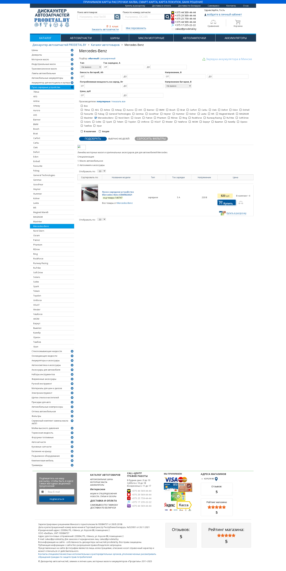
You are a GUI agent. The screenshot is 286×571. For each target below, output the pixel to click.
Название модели (121, 177)
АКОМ (36, 318)
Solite (36, 281)
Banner (37, 119)
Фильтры (36, 416)
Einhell (36, 161)
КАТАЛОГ (45, 38)
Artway (36, 105)
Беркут (36, 323)
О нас (246, 5)
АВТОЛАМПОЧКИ (194, 38)
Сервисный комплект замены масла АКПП (50, 422)
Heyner (37, 189)
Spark (36, 286)
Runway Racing (40, 263)
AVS (35, 115)
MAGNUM (38, 217)
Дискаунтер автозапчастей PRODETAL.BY (59, 45)
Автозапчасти (39, 442)
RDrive (36, 249)
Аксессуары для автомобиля (46, 369)
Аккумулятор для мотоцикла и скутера (51, 82)
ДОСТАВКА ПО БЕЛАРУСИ (103, 507)
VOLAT (36, 305)
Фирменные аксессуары (44, 379)
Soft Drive (38, 272)
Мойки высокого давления (45, 428)
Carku (36, 142)
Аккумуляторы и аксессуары (46, 360)
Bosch (36, 129)
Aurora (36, 110)
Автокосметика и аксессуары (46, 365)
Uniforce (37, 300)
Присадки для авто (41, 402)
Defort (36, 152)
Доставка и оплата (161, 5)
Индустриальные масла (44, 64)
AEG (35, 96)
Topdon (37, 295)
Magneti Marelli (40, 212)
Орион (36, 337)
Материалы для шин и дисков (47, 388)
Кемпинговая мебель (43, 460)
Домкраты (37, 54)
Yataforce (38, 314)
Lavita (36, 203)
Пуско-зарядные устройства (46, 87)
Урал (35, 346)
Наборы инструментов (43, 374)
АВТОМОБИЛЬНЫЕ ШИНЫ (101, 479)
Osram (36, 235)
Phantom (37, 244)
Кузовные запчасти (41, 446)
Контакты (231, 5)
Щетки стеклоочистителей (45, 397)
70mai (36, 91)
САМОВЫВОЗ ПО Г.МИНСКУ (104, 505)
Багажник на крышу (41, 451)
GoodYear (38, 184)
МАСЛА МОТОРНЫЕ (151, 38)
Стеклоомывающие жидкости (47, 351)
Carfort (36, 138)
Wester (36, 309)
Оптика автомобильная (44, 411)
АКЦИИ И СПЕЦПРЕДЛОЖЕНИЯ (103, 493)
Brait (35, 133)
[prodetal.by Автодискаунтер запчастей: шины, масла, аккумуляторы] (52, 18)
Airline (36, 101)
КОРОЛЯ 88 (209, 479)
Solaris (36, 277)
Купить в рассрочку (135, 5)
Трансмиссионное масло (44, 68)
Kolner (36, 198)
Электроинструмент (42, 393)
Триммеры (37, 465)
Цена (235, 177)
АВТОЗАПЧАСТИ (81, 38)
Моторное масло (40, 59)
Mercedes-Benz (41, 226)
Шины (35, 50)
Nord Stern (38, 230)
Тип (153, 177)
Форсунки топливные (43, 437)
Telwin (36, 291)
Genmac (37, 179)
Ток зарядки (178, 177)
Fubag (36, 170)
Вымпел (37, 328)
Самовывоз (213, 5)
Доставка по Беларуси (189, 5)
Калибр (37, 332)
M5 (34, 207)
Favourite (37, 166)
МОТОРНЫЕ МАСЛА (98, 482)
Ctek (35, 147)
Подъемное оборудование (46, 456)
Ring (35, 254)
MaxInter (37, 221)
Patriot (36, 240)
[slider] (217, 507)
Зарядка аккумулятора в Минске (229, 59)
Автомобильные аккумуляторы (47, 78)
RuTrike (37, 267)
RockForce (38, 258)
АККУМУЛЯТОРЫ (236, 38)
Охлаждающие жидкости (44, 355)
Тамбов (37, 342)
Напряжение (204, 177)
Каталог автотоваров (105, 45)
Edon (35, 156)
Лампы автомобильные (44, 73)
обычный (93, 58)
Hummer (37, 193)
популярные (103, 101)
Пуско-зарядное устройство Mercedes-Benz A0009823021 (118, 193)
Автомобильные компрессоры (47, 406)
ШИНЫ (115, 38)
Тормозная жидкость (42, 432)
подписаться (57, 499)
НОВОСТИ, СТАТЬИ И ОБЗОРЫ (103, 496)
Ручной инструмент (42, 383)
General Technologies (44, 175)
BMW (35, 124)
